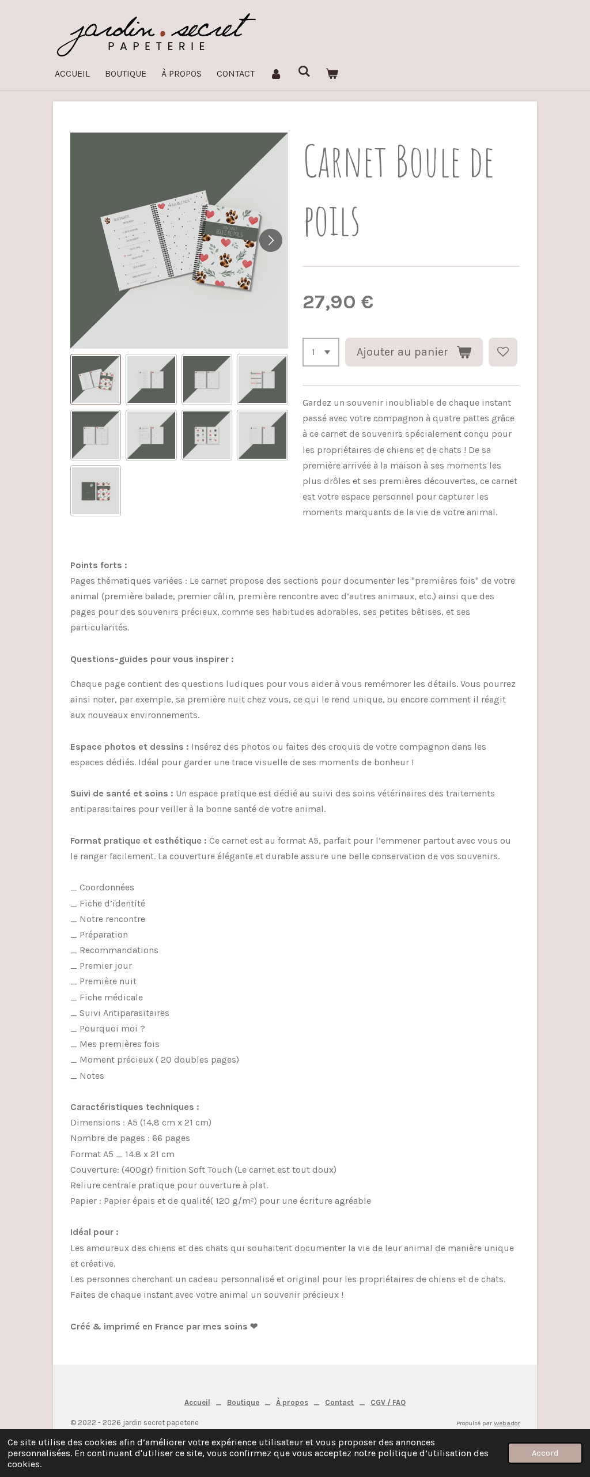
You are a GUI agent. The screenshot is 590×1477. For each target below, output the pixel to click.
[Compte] (276, 73)
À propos (292, 1402)
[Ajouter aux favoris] (503, 352)
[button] (95, 379)
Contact (339, 1402)
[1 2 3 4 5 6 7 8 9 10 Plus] (320, 352)
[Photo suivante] (270, 240)
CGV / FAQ (388, 1402)
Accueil (197, 1402)
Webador (507, 1423)
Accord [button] (545, 1453)
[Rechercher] (303, 71)
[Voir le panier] (332, 73)
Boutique (243, 1402)
